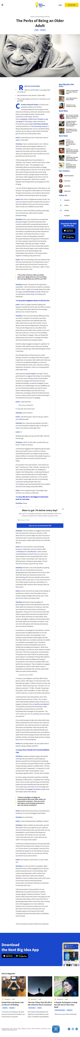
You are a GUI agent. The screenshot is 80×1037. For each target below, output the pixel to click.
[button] (39, 510)
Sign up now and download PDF (40, 526)
